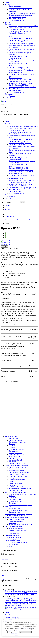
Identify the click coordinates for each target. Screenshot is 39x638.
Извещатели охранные (16, 474)
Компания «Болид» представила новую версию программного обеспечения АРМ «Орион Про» (21, 592)
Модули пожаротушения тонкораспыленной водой (17, 531)
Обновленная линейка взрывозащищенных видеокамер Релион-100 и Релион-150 (20, 31)
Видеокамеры (13, 438)
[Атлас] (3, 101)
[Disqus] (19, 409)
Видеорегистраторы (15, 440)
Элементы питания (15, 483)
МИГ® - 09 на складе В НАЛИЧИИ (21, 27)
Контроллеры (13, 497)
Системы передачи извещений (19, 472)
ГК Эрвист (12, 485)
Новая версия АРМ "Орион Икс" (20, 42)
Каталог (7, 4)
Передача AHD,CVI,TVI (17, 463)
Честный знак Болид (16, 78)
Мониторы (12, 445)
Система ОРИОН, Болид (17, 467)
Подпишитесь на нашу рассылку (12, 579)
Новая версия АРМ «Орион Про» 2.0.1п (22, 87)
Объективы (13, 447)
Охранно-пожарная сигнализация (20, 8)
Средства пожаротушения (17, 17)
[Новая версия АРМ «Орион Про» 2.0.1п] (19, 594)
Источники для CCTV (16, 454)
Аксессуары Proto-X (15, 460)
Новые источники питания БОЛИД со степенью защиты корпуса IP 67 (22, 80)
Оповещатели (9, 216)
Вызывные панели (15, 508)
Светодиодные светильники (18, 539)
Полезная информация (12, 88)
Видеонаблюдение (15, 6)
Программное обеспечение (18, 442)
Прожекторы (13, 451)
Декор (11, 546)
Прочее (11, 481)
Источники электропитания (18, 476)
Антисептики (13, 544)
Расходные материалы (16, 18)
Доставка (12, 96)
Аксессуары (13, 462)
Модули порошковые (16, 528)
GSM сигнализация (15, 490)
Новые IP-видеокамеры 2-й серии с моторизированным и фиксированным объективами (22, 45)
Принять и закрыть (25, 632)
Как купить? (9, 94)
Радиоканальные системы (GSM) (20, 489)
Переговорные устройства (18, 510)
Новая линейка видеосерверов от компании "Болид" (20, 53)
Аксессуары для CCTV (16, 456)
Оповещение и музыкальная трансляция (22, 13)
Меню (3, 118)
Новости (8, 24)
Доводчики (12, 503)
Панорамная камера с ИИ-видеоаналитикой (18, 57)
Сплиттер (12, 458)
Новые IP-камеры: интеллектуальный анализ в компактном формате (21, 39)
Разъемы (12, 444)
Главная (7, 2)
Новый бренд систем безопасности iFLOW (23, 26)
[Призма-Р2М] (6, 241)
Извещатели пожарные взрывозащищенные (16, 520)
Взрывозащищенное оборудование (20, 15)
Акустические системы (17, 515)
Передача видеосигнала (17, 449)
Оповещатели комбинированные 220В (18, 220)
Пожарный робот (15, 533)
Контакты (8, 97)
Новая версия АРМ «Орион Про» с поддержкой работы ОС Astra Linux (21, 69)
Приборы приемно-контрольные (20, 478)
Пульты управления (15, 453)
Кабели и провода (15, 537)
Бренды (7, 22)
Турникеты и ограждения (17, 501)
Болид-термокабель (15, 72)
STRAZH (12, 496)
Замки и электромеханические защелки (22, 494)
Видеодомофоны (14, 512)
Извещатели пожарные (16, 471)
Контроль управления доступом (20, 9)
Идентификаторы (15, 499)
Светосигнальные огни (17, 480)
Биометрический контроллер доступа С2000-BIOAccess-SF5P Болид (21, 84)
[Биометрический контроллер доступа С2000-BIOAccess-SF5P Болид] (21, 609)
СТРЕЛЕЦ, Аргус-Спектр (18, 487)
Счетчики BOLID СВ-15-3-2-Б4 (19, 67)
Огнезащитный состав (16, 20)
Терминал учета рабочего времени (20, 505)
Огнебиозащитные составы (18, 542)
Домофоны (12, 11)
